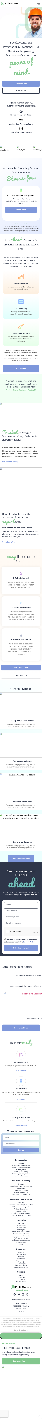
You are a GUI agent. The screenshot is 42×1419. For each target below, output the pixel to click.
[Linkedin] (23, 1294)
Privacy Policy (29, 942)
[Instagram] (27, 1294)
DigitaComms (23, 1330)
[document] (21, 1376)
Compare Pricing (21, 1125)
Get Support (21, 1099)
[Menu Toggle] (38, 3)
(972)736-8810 (21, 1070)
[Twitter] (19, 1294)
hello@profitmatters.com (21, 1299)
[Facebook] (15, 1294)
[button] (15, 223)
